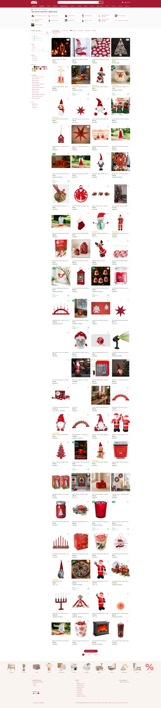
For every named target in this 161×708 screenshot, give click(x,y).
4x (78, 85)
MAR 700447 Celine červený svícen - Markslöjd (122, 407)
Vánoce (35, 9)
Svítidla (49, 672)
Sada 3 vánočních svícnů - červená (99, 206)
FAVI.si (126, 702)
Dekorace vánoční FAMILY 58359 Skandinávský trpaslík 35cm (105, 434)
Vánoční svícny (35, 78)
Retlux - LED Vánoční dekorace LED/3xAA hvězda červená (85, 146)
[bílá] (33, 67)
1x (58, 579)
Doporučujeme (56, 30)
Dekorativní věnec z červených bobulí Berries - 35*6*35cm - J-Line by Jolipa (129, 494)
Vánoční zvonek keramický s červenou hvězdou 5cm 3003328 (105, 288)
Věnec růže (74, 407)
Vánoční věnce (35, 91)
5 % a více (34, 56)
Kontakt (34, 683)
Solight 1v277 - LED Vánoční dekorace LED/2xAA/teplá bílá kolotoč (127, 173)
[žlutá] (40, 67)
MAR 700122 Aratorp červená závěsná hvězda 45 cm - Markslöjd (86, 119)
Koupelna (87, 672)
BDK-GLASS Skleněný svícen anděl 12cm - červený (83, 173)
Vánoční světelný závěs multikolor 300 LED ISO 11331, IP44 (105, 379)
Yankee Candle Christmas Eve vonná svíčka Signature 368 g (125, 288)
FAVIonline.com (36, 702)
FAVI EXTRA (79, 692)
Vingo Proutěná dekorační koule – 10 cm (61, 206)
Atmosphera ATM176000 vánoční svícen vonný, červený (84, 521)
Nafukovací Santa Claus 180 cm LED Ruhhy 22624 (123, 434)
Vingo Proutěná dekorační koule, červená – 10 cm (103, 352)
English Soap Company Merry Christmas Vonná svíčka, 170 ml (85, 553)
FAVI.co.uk (114, 702)
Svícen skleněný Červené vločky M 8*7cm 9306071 (103, 521)
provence (34, 105)
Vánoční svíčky (35, 80)
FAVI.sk (87, 702)
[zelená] (33, 69)
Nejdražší (94, 30)
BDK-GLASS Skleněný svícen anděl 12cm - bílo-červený (64, 233)
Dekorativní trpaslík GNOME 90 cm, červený (102, 173)
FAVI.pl (91, 702)
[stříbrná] (33, 71)
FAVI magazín (79, 688)
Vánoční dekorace (43, 9)
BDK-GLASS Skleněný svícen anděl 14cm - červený (123, 146)
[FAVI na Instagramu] (35, 693)
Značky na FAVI (80, 685)
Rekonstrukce (62, 672)
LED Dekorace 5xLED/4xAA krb (99, 640)
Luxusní (33, 47)
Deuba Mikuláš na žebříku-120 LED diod (121, 233)
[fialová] (44, 67)
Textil (36, 672)
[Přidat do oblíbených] (88, 40)
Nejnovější (80, 30)
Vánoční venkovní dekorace (38, 87)
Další (89, 654)
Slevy (149, 672)
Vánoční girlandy (35, 85)
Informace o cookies (81, 695)
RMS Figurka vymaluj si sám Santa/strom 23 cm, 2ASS (64, 494)
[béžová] (38, 69)
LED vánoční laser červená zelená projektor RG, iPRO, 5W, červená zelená (128, 352)
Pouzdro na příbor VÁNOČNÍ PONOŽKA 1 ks (81, 233)
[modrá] (38, 67)
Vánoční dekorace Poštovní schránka (100, 494)
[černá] (34, 67)
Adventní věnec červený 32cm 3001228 (120, 521)
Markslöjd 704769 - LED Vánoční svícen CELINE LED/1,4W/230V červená (88, 434)
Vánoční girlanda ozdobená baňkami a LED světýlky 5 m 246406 (86, 494)
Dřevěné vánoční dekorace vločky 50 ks (101, 59)
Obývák (99, 672)
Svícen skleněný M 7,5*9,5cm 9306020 (80, 462)
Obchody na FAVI (80, 683)
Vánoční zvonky (35, 92)
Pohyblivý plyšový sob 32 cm (98, 260)
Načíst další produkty (90, 651)
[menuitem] (34, 6)
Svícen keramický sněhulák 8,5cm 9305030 (82, 86)
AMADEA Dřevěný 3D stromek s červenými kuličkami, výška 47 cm (127, 59)
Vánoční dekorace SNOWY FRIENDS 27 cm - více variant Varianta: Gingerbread (109, 462)
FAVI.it (106, 702)
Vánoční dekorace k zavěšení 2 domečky (61, 146)
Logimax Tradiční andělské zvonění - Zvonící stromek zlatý (65, 86)
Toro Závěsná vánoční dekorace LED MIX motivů (122, 553)
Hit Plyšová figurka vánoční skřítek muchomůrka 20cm (84, 352)
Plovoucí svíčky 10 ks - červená (59, 59)
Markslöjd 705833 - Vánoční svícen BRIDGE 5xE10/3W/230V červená (67, 320)
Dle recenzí (65, 30)
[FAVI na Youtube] (38, 693)
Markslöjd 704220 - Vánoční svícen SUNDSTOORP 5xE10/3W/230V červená (68, 613)
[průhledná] (42, 69)
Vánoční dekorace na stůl (37, 77)
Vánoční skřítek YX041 (57, 581)
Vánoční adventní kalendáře (38, 94)
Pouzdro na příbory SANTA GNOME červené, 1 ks (63, 434)
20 (128, 39)
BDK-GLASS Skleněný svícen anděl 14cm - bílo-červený (64, 640)
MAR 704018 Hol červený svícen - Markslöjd (62, 553)
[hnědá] (36, 69)
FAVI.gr (123, 702)
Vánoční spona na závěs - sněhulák (80, 59)
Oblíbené (74, 30)
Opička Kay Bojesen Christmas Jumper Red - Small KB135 (85, 613)
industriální (34, 107)
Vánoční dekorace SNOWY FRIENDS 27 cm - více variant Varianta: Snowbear (109, 86)
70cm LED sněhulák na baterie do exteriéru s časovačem (104, 233)
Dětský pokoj (124, 672)
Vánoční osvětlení (36, 98)
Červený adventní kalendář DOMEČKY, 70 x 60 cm (123, 260)
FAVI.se (110, 702)
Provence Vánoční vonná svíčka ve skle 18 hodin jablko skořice (106, 553)
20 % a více (34, 60)
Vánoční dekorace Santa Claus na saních (101, 407)
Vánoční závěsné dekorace (38, 84)
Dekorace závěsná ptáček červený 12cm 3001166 (63, 288)
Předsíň (137, 672)
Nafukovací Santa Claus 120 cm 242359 (101, 613)
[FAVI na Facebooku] (33, 693)
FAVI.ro (95, 702)
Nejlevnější (87, 30)
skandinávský (35, 104)
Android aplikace (125, 681)
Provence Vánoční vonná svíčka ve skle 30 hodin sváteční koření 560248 (88, 640)
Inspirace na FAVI (80, 687)
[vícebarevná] (44, 69)
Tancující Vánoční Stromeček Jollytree (120, 119)
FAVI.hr (103, 702)
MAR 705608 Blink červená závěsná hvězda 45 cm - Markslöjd (126, 320)
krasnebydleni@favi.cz (39, 681)
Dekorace (24, 672)
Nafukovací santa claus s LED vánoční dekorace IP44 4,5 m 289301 (87, 379)
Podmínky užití (80, 694)
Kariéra (34, 685)
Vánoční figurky (35, 82)
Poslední (95, 654)
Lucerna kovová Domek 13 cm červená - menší (82, 260)
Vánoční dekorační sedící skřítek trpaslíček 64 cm (103, 119)
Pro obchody (79, 690)
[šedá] (46, 67)
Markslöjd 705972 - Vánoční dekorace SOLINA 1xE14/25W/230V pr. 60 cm (128, 613)
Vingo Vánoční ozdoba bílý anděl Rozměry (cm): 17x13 (103, 320)
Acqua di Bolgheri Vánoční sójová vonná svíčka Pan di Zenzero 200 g (127, 462)
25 (88, 67)
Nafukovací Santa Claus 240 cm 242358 (101, 581)
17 (88, 300)
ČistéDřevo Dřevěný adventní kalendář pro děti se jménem (105, 146)
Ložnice (112, 672)
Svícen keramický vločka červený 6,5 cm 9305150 (63, 173)
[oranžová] (34, 69)
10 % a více (34, 58)
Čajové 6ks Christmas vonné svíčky (60, 260)
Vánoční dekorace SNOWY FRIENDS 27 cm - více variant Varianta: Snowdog (69, 119)
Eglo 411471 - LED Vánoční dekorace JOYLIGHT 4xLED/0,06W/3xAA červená (128, 379)
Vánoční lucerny (35, 89)
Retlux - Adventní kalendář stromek (60, 462)
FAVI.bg (119, 702)
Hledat (101, 2)
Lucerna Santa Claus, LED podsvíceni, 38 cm (82, 288)
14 (68, 39)
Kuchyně (74, 672)
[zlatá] (46, 69)
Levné (33, 46)
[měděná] (34, 71)
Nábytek (11, 672)
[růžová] (42, 67)
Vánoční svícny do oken (37, 96)
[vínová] (40, 69)
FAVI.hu (99, 702)
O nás (78, 681)
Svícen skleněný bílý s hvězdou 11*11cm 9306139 (123, 86)
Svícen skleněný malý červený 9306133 (81, 320)
